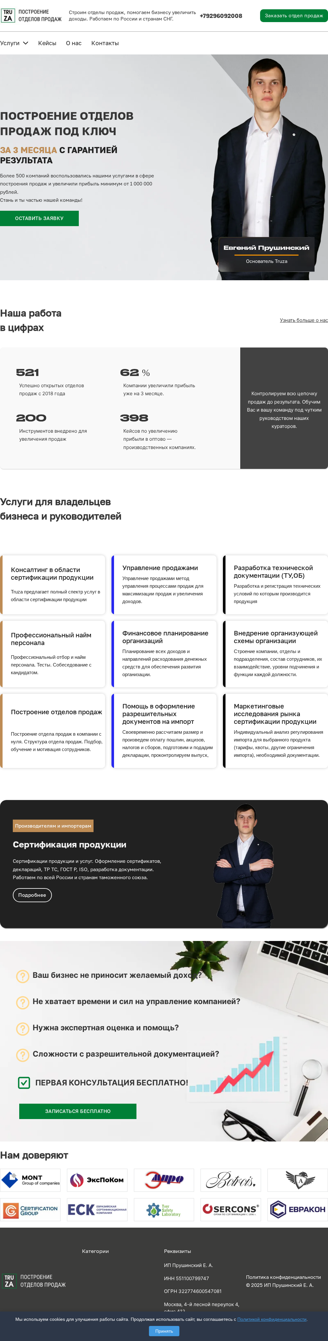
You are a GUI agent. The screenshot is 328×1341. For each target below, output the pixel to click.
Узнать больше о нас (304, 320)
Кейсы (47, 42)
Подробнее (32, 895)
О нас (74, 42)
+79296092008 (221, 15)
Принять (164, 1331)
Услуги (10, 42)
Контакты (105, 42)
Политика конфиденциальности (283, 1277)
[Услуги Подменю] (26, 43)
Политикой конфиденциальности (272, 1319)
